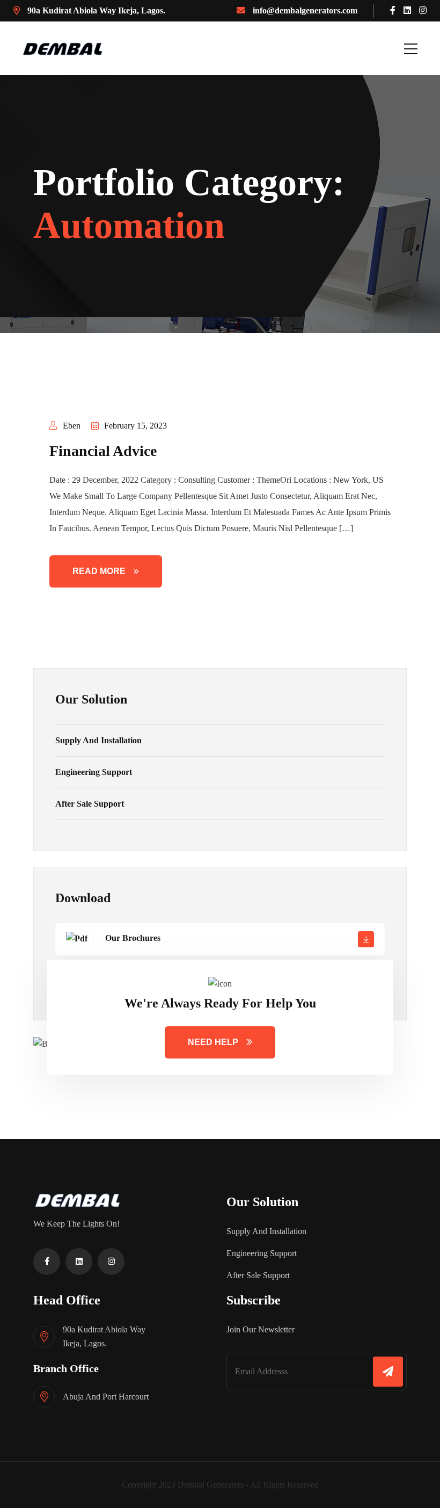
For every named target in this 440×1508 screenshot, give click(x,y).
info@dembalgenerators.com (304, 10)
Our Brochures (131, 938)
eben (70, 425)
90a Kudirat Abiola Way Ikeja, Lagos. (95, 10)
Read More (99, 571)
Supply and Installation (98, 740)
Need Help (213, 1042)
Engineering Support (93, 772)
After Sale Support (89, 803)
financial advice (103, 451)
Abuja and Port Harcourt (106, 1396)
